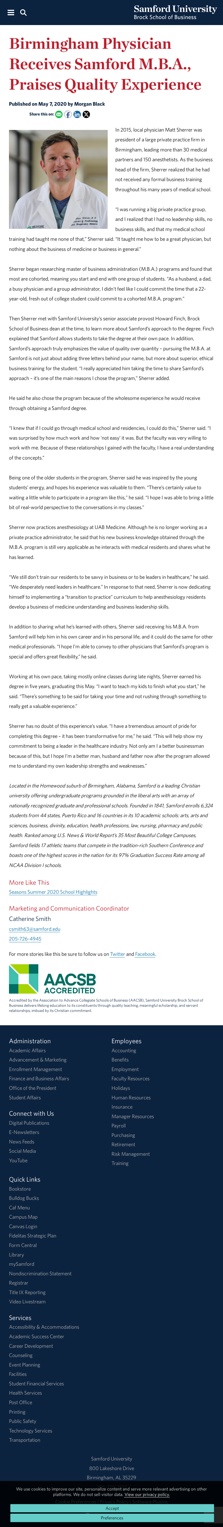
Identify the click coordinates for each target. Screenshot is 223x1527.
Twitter (117, 954)
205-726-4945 (25, 938)
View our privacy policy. (147, 1494)
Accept (112, 1508)
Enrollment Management (35, 1069)
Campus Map (23, 1216)
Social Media (22, 1151)
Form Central (23, 1245)
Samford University (111, 1458)
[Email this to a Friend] (59, 114)
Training (120, 1163)
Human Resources (131, 1097)
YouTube (18, 1160)
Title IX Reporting (27, 1292)
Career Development (31, 1346)
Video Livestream (27, 1301)
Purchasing (123, 1135)
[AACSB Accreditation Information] (52, 988)
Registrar (18, 1282)
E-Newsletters (24, 1132)
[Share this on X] (86, 114)
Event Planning (24, 1364)
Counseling (21, 1355)
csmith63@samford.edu (34, 929)
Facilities (18, 1374)
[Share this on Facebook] (68, 114)
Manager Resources (133, 1116)
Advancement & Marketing (38, 1059)
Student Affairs (25, 1097)
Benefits (120, 1059)
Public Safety (22, 1421)
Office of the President (32, 1088)
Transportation (24, 1440)
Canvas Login (23, 1226)
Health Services (25, 1392)
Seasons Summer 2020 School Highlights (53, 892)
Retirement (123, 1144)
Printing (17, 1412)
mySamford (21, 1264)
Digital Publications (29, 1123)
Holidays (121, 1088)
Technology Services (30, 1430)
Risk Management (131, 1154)
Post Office (20, 1402)
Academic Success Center (36, 1336)
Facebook (145, 954)
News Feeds (21, 1141)
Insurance (122, 1106)
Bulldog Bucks (24, 1198)
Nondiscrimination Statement (40, 1273)
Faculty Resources (131, 1078)
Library (16, 1254)
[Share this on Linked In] (77, 114)
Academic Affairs (27, 1050)
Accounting (124, 1050)
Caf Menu (19, 1207)
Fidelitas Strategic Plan (32, 1235)
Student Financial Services (36, 1383)
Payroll (119, 1125)
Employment (125, 1069)
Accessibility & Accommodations (44, 1327)
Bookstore (20, 1188)
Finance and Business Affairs (39, 1078)
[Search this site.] (23, 12)
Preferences (112, 1517)
